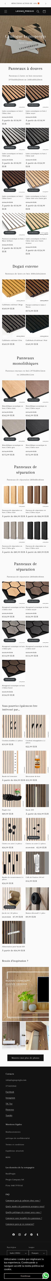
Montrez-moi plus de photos (25, 1058)
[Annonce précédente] (5, 4)
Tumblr (9, 1115)
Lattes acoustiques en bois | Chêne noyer (36, 112)
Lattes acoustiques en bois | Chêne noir (36, 155)
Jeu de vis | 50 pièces (10, 913)
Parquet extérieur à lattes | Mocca (36, 306)
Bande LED (30, 810)
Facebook (10, 1092)
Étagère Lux (6, 810)
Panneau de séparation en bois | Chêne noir (36, 547)
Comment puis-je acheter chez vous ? (23, 1200)
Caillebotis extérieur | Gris (12, 340)
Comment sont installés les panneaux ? (24, 1218)
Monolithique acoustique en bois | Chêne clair (12, 407)
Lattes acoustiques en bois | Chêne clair (12, 112)
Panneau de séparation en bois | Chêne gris (12, 547)
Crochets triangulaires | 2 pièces (35, 742)
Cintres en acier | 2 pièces (36, 844)
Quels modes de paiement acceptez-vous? (25, 1206)
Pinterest (10, 1109)
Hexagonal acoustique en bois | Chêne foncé (13, 687)
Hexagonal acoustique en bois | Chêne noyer (37, 608)
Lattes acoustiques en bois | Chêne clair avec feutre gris (36, 197)
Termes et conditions (15, 1144)
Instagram (10, 1098)
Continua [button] (25, 1276)
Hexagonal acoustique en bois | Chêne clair (13, 608)
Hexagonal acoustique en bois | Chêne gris (13, 648)
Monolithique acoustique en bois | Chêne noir (36, 446)
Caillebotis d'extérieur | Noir (36, 340)
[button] (6, 11)
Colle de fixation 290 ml (35, 877)
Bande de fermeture (9, 776)
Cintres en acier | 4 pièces (12, 844)
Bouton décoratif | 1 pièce (35, 913)
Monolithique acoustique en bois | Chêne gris (12, 446)
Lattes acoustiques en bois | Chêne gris (12, 155)
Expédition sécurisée (15, 1151)
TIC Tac (9, 1103)
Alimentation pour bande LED (13, 947)
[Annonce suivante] (46, 4)
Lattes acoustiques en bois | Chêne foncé (12, 197)
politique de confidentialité (18, 1138)
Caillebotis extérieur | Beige (12, 305)
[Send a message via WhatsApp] (46, 1276)
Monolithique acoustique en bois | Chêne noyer (36, 407)
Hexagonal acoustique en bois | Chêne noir (37, 648)
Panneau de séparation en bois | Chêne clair (12, 511)
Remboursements (13, 1132)
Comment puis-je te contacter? (20, 1224)
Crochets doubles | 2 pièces (12, 741)
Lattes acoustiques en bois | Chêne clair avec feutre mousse (36, 241)
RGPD (8, 1157)
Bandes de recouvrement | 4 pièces (12, 878)
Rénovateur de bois (33, 776)
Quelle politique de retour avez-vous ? (23, 1212)
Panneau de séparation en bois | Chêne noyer (36, 511)
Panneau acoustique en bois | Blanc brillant (13, 240)
